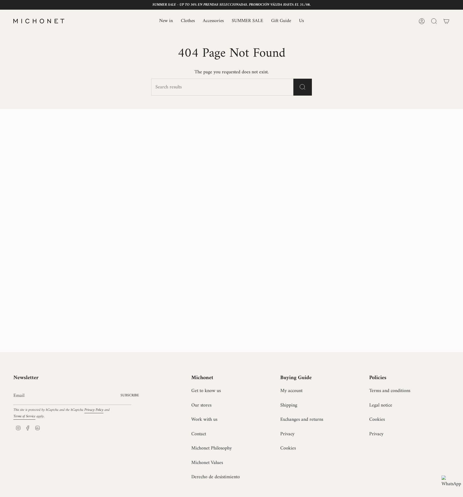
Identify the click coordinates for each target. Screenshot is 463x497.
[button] (188, 21)
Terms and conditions (389, 391)
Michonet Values (207, 463)
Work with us (204, 419)
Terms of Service (24, 416)
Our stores (201, 405)
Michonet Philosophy (211, 448)
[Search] (302, 87)
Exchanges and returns (301, 419)
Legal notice (380, 405)
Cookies (288, 448)
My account (291, 391)
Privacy (287, 434)
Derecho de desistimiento (215, 477)
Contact (198, 434)
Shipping (288, 405)
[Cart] (446, 21)
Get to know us (206, 391)
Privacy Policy (93, 410)
